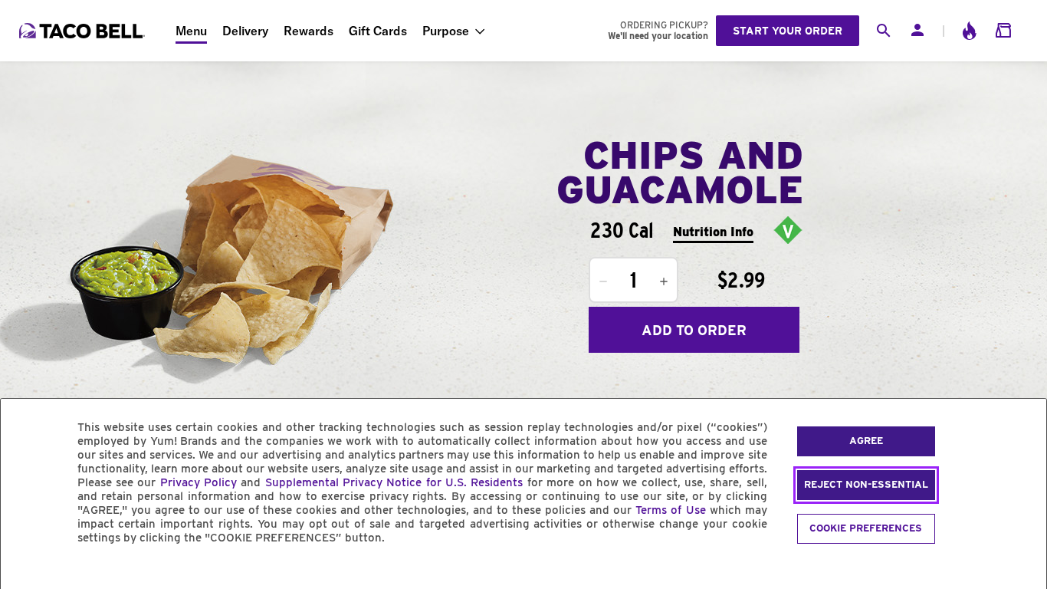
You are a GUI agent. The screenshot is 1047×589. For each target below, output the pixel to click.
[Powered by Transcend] (25, 572)
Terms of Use (670, 510)
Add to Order (694, 330)
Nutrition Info (713, 232)
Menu (191, 30)
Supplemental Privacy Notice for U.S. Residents (394, 482)
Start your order (787, 31)
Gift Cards (378, 30)
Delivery (245, 30)
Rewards (308, 30)
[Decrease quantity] (603, 281)
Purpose (445, 30)
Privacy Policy (198, 482)
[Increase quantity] (664, 281)
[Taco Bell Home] (83, 30)
